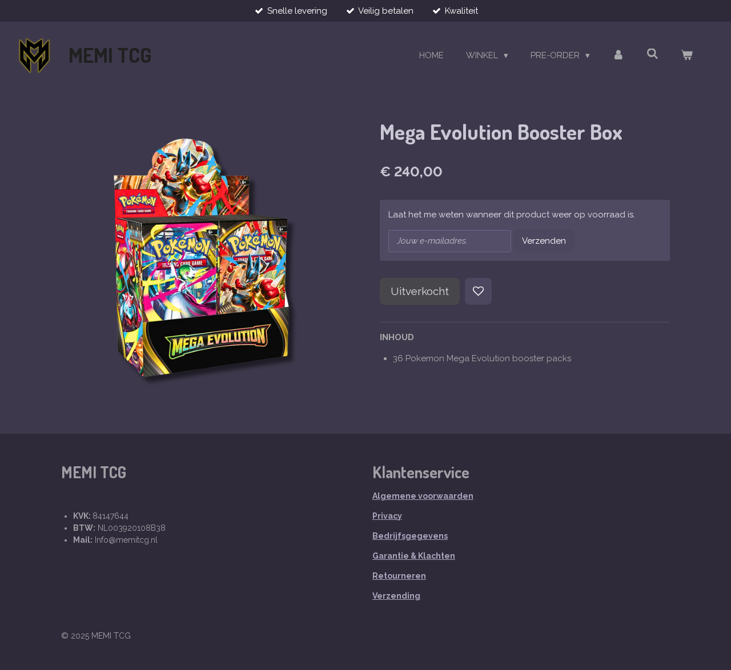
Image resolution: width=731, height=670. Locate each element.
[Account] (618, 55)
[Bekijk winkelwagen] (687, 55)
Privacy (387, 515)
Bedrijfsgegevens (410, 535)
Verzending (396, 595)
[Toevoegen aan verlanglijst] (478, 291)
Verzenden (544, 241)
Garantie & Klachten (413, 555)
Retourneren (399, 575)
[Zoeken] (652, 54)
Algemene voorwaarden (422, 496)
